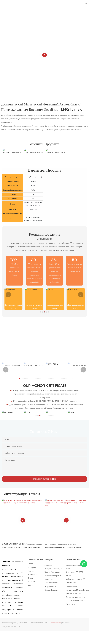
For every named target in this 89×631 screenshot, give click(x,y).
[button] (8, 294)
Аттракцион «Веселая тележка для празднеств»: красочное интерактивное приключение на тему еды (62, 545)
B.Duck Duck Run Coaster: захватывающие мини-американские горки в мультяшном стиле (22, 545)
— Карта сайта (54, 623)
